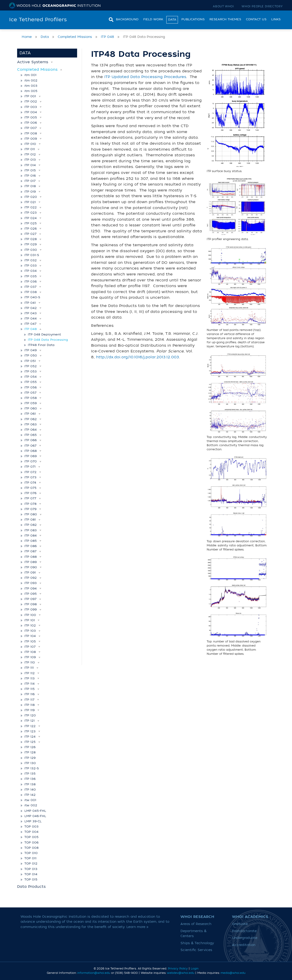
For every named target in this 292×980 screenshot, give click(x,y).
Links (276, 19)
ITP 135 (30, 774)
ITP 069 (30, 456)
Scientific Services (196, 950)
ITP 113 (29, 678)
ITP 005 (30, 117)
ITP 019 (30, 192)
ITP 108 (30, 652)
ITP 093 (30, 583)
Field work (153, 19)
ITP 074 (30, 483)
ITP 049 (30, 350)
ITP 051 (30, 361)
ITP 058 (30, 398)
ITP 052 (30, 366)
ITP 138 (30, 784)
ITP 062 (30, 419)
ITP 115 (29, 689)
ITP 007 (30, 128)
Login (194, 968)
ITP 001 (30, 96)
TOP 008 (31, 848)
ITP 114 (29, 684)
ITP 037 (30, 287)
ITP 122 (30, 726)
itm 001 (30, 75)
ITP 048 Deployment (44, 334)
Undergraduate (244, 938)
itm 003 (30, 86)
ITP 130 (30, 763)
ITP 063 (30, 424)
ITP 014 (30, 165)
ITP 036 (30, 281)
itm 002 (30, 80)
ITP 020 (30, 197)
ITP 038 (30, 292)
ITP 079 (30, 509)
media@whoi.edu (233, 973)
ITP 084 (30, 535)
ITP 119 (29, 710)
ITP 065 (30, 435)
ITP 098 (30, 604)
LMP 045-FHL (35, 811)
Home (27, 37)
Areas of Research (195, 924)
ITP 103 (30, 631)
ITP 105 (30, 641)
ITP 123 (30, 731)
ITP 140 (30, 789)
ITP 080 (30, 514)
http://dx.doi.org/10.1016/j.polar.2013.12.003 (137, 357)
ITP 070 (30, 461)
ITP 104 (30, 636)
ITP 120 (30, 715)
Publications (193, 19)
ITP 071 (30, 467)
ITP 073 (30, 477)
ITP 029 (30, 244)
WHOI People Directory (262, 6)
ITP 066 (30, 440)
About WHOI (223, 6)
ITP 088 (30, 557)
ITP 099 (30, 609)
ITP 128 (30, 752)
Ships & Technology (197, 943)
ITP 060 (30, 408)
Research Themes (225, 19)
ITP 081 (30, 519)
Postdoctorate (244, 931)
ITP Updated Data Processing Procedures (145, 76)
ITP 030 (30, 250)
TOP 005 (31, 837)
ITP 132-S (31, 768)
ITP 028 (30, 239)
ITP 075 (30, 488)
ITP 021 (30, 202)
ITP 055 (30, 382)
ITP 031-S (31, 255)
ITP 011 (29, 149)
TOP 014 (30, 874)
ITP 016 (30, 176)
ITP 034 (30, 271)
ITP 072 (30, 472)
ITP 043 (30, 313)
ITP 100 (30, 615)
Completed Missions (75, 37)
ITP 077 (30, 498)
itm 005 (30, 91)
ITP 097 (30, 599)
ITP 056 (30, 387)
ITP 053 (30, 371)
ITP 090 (30, 567)
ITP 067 (30, 446)
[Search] (110, 19)
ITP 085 (30, 541)
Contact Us (256, 19)
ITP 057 (30, 393)
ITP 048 (107, 37)
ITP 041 (30, 303)
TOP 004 (31, 832)
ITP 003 (30, 107)
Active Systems (32, 62)
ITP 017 (30, 181)
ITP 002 (30, 101)
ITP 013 (30, 160)
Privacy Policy (178, 968)
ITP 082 (30, 525)
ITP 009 (30, 139)
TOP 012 (30, 863)
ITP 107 (30, 647)
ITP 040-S (32, 297)
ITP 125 (30, 742)
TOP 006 (31, 842)
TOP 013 (30, 869)
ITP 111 (29, 668)
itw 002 (30, 805)
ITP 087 (30, 551)
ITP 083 (30, 530)
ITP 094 (30, 588)
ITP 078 (30, 504)
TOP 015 (30, 879)
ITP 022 (30, 207)
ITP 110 (29, 662)
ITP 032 (30, 260)
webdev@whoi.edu (180, 973)
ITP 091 (30, 572)
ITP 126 (30, 747)
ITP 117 (29, 700)
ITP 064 (30, 430)
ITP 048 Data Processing (48, 340)
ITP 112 (29, 673)
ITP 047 (30, 324)
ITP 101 (29, 620)
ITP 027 (30, 234)
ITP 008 (30, 133)
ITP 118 (29, 705)
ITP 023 (30, 213)
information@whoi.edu (93, 973)
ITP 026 (30, 229)
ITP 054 (30, 377)
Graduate (240, 924)
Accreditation (243, 945)
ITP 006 (30, 123)
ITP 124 (30, 737)
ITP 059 (30, 403)
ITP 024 (30, 218)
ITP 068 (30, 451)
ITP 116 (29, 694)
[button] (51, 62)
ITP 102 (30, 625)
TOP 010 (31, 853)
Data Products (31, 886)
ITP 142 (30, 795)
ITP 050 (30, 355)
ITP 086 (30, 546)
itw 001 (30, 800)
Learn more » (137, 927)
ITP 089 (30, 562)
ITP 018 (30, 186)
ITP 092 (30, 578)
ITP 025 (30, 223)
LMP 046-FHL (35, 816)
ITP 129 (30, 758)
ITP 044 (30, 318)
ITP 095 (30, 594)
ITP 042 (30, 308)
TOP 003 (31, 826)
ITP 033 (30, 265)
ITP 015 (30, 170)
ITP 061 (30, 414)
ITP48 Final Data (41, 345)
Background (127, 19)
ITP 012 (30, 154)
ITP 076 (30, 493)
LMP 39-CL (33, 821)
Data (172, 19)
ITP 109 (30, 657)
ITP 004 (30, 112)
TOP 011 (30, 858)
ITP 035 (30, 276)
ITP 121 (29, 721)
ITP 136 (30, 779)
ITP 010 (30, 144)
